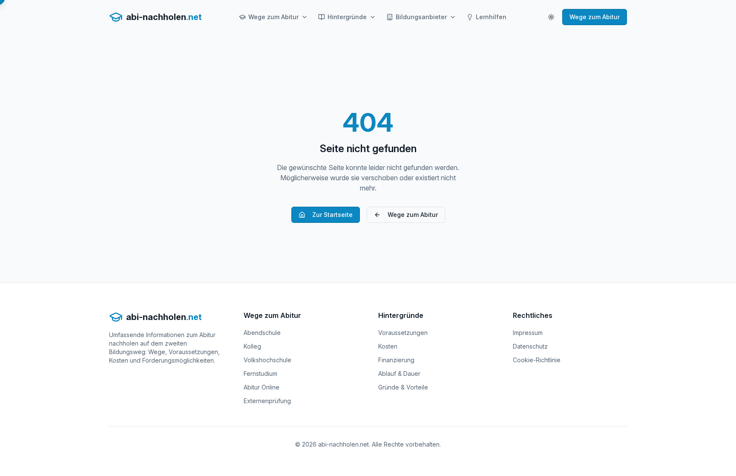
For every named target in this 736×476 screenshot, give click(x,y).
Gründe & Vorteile (403, 387)
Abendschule (262, 332)
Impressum (528, 332)
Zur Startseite (332, 214)
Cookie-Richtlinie (537, 359)
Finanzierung (396, 359)
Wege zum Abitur (273, 16)
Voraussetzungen (403, 332)
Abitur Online (261, 387)
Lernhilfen (491, 16)
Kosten (387, 346)
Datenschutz (530, 346)
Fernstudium (260, 373)
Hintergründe (347, 16)
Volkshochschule (267, 359)
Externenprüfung (267, 400)
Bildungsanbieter (421, 16)
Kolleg (252, 346)
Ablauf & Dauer (399, 373)
